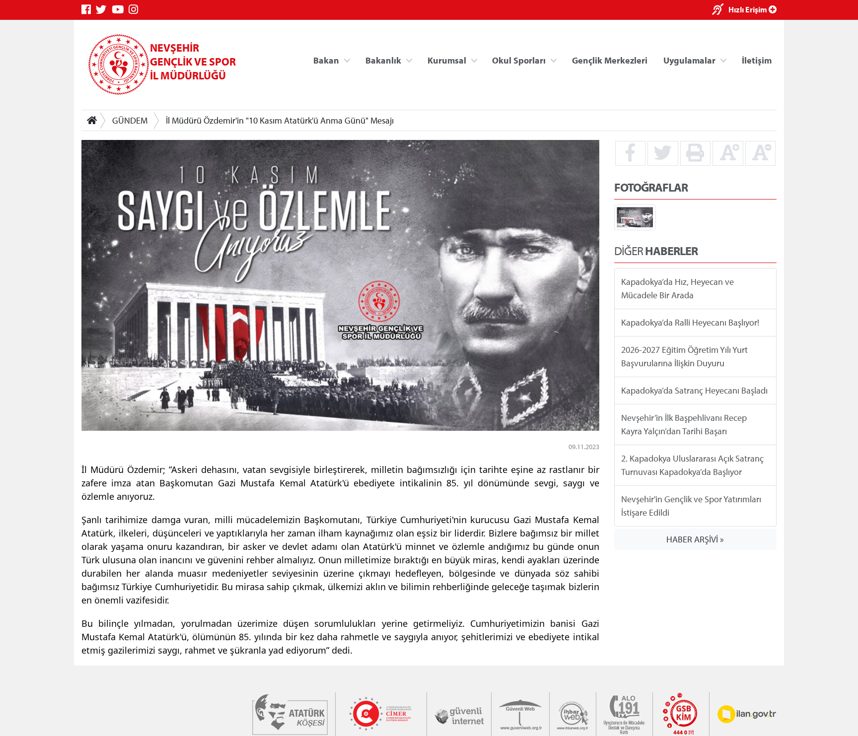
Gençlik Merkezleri (609, 60)
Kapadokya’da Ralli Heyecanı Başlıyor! (690, 322)
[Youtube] (120, 9)
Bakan (326, 60)
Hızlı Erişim (748, 9)
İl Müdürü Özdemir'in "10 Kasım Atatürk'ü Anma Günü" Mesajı (280, 120)
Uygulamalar (689, 60)
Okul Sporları (519, 60)
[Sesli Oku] (720, 10)
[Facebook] (88, 9)
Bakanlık (383, 60)
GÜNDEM (129, 120)
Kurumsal (447, 60)
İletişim (757, 60)
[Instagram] (136, 9)
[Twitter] (104, 9)
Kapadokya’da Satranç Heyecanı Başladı (694, 390)
